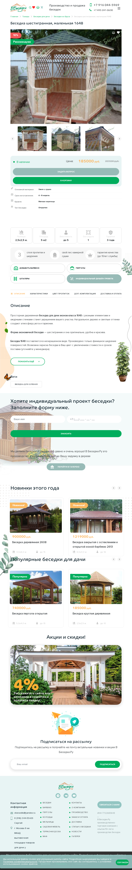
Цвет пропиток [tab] (60, 294)
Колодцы (47, 817)
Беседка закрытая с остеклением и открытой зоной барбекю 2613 (95, 544)
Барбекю (47, 807)
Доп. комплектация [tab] (85, 294)
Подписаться (107, 764)
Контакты (77, 803)
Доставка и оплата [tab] (111, 294)
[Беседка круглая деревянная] (96, 591)
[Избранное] (33, 8)
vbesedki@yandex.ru (24, 813)
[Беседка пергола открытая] (36, 591)
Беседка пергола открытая (29, 613)
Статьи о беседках (81, 827)
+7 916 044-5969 (106, 5)
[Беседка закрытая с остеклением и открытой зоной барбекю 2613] (96, 520)
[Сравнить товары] (37, 7)
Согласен (122, 862)
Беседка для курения (26, 384)
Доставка (77, 822)
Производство (80, 812)
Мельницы (48, 822)
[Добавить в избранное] (118, 32)
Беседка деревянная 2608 (29, 542)
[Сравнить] (113, 32)
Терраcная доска (52, 831)
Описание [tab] (19, 294)
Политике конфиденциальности (20, 861)
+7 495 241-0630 (103, 10)
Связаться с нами (109, 805)
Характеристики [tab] (39, 294)
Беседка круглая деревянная (91, 613)
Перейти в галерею (68, 467)
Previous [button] (12, 139)
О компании (78, 807)
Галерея (76, 836)
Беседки (47, 803)
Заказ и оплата (80, 817)
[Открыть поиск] (30, 7)
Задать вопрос (66, 172)
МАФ (45, 836)
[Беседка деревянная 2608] (36, 520)
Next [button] (119, 139)
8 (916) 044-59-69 (23, 818)
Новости (76, 831)
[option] (66, 76)
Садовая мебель (51, 827)
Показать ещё (26, 361)
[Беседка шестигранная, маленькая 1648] (66, 76)
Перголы (47, 812)
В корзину (66, 180)
